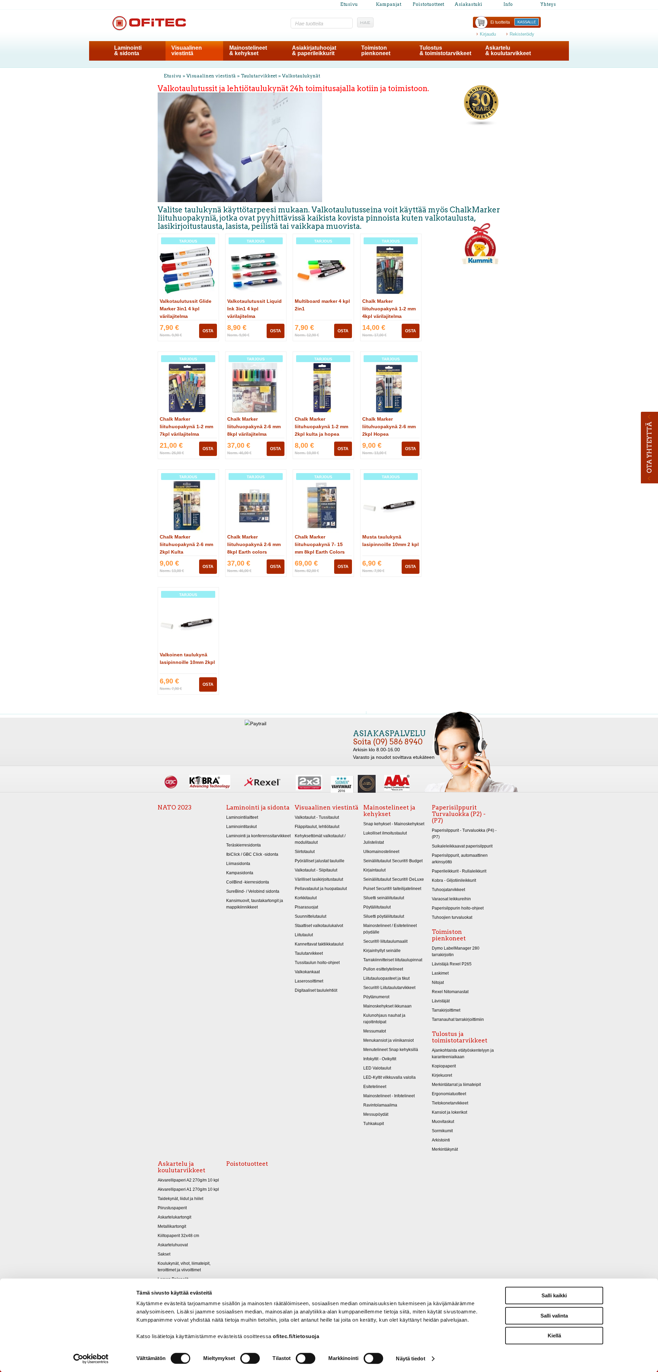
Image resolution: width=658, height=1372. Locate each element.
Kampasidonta (239, 872)
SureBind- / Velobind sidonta (252, 891)
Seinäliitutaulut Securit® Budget (393, 860)
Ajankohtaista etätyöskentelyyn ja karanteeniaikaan (463, 1053)
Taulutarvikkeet (259, 75)
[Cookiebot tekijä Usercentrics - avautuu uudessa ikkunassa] (91, 1359)
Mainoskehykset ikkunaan (387, 1006)
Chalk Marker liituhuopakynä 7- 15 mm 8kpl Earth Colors (320, 544)
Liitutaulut (304, 934)
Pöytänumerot (376, 996)
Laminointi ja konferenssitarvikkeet (258, 835)
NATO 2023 (175, 807)
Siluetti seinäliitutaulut (383, 897)
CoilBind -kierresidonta (247, 882)
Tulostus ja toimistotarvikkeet (459, 1037)
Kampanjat (388, 4)
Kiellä (554, 1335)
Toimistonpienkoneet (375, 50)
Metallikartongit (172, 1226)
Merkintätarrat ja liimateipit (456, 1084)
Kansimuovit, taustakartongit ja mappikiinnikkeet (254, 904)
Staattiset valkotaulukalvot (319, 925)
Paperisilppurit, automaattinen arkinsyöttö (460, 858)
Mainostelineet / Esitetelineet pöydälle (390, 929)
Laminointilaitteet (242, 817)
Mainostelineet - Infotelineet (389, 1095)
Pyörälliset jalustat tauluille (319, 860)
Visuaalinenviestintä (186, 50)
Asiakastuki (468, 4)
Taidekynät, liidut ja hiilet (180, 1198)
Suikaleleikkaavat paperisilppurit (462, 846)
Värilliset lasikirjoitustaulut (319, 879)
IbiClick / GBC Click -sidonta (252, 854)
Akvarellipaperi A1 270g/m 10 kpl (188, 1189)
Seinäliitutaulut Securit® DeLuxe (393, 879)
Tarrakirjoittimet (446, 1010)
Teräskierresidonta (243, 845)
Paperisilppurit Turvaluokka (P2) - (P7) (459, 814)
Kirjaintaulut (374, 870)
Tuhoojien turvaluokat (452, 917)
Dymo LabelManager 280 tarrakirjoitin (455, 951)
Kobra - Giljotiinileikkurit (454, 880)
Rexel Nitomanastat (450, 991)
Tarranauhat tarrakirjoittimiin (458, 1019)
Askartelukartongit (174, 1217)
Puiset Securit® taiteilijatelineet (392, 888)
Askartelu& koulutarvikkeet (508, 50)
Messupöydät (375, 1114)
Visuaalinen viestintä (211, 75)
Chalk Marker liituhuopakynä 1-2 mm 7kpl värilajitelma (186, 426)
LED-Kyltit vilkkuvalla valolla (389, 1077)
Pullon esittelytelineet (383, 969)
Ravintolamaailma (380, 1105)
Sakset (164, 1254)
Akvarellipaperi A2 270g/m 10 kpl (188, 1180)
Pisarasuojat (306, 907)
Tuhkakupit (373, 1123)
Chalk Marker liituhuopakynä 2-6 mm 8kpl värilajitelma (254, 426)
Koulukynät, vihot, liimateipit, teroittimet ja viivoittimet (184, 1266)
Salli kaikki (554, 1295)
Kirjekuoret (442, 1075)
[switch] (250, 1358)
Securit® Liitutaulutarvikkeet (389, 987)
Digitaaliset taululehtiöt (316, 990)
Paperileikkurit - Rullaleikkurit (459, 871)
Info (508, 4)
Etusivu (349, 4)
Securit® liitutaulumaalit (385, 941)
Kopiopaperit (444, 1066)
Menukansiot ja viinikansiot (388, 1040)
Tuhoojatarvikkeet (448, 889)
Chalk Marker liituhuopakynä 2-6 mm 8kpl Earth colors (254, 544)
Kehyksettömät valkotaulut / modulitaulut (320, 839)
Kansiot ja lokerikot (449, 1112)
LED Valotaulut (377, 1068)
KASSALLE (526, 22)
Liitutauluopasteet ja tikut (386, 978)
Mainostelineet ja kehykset (389, 810)
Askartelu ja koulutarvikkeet (181, 1167)
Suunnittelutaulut (310, 916)
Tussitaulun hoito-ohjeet (317, 962)
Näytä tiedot (410, 1358)
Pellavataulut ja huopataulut (321, 888)
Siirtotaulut (305, 851)
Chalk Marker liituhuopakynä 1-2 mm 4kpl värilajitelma (389, 308)
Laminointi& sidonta (128, 50)
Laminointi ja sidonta (258, 807)
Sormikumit (442, 1130)
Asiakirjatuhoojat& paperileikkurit (314, 50)
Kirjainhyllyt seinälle (382, 950)
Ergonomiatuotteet (449, 1093)
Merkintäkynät (445, 1149)
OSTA (208, 331)
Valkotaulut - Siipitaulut (316, 870)
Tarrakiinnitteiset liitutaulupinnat (392, 959)
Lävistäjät (441, 1001)
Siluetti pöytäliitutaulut (383, 916)
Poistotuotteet (428, 4)
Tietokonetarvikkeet (450, 1103)
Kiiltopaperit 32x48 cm (178, 1235)
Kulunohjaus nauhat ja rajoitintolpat (384, 1018)
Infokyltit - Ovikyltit (379, 1058)
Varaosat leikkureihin (451, 899)
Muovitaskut (443, 1121)
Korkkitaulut (306, 897)
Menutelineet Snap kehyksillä (390, 1049)
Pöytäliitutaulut (377, 907)
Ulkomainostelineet (381, 851)
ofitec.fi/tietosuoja (296, 1336)
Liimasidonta (238, 863)
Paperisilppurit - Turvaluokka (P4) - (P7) (464, 833)
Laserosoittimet (309, 981)
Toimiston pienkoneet (449, 935)
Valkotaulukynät (301, 75)
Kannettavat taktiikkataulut (319, 944)
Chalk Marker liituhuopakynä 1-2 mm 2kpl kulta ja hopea (321, 426)
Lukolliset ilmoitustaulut (385, 833)
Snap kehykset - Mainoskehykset (393, 823)
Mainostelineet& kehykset (248, 50)
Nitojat (438, 982)
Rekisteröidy (522, 34)
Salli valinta (554, 1316)
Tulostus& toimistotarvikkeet (445, 50)
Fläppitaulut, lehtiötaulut (317, 826)
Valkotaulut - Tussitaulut (317, 817)
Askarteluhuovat (173, 1245)
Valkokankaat (307, 971)
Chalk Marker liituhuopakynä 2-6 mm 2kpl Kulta (186, 544)
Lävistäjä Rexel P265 (452, 964)
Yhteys (548, 4)
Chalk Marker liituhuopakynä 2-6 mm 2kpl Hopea (389, 426)
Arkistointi (441, 1140)
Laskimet (440, 973)
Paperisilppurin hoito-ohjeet (458, 908)
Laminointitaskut (241, 826)
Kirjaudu (488, 34)
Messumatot (374, 1031)
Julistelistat (373, 842)
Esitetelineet (374, 1086)
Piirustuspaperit (172, 1208)
